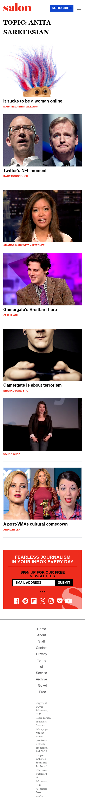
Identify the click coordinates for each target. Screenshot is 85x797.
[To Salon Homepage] (17, 7)
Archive (41, 679)
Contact (41, 648)
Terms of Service (41, 667)
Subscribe (62, 8)
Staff (41, 641)
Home (41, 629)
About (41, 635)
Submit (64, 583)
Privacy (41, 654)
